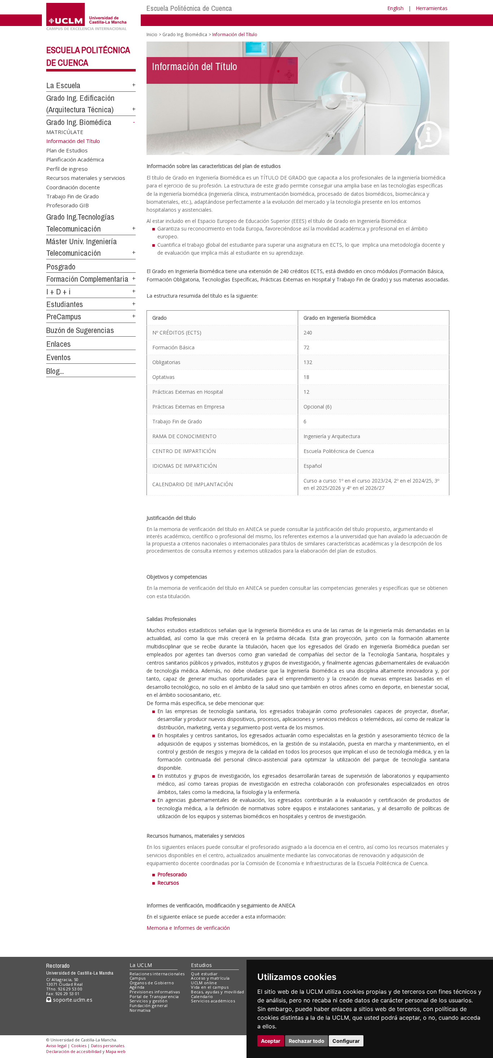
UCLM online (204, 982)
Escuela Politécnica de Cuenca (189, 8)
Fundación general (149, 1005)
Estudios (201, 965)
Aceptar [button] (270, 1041)
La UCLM (141, 965)
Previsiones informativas (155, 991)
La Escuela (63, 85)
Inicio (152, 34)
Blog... (55, 371)
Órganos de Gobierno (152, 982)
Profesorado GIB (67, 205)
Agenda (137, 987)
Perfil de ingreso (67, 168)
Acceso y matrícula (210, 978)
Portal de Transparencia (154, 996)
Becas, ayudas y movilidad (217, 991)
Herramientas (432, 8)
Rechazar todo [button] (306, 1041)
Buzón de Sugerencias (80, 330)
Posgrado (60, 266)
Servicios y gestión (148, 1000)
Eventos (58, 357)
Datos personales (107, 1045)
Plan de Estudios (67, 150)
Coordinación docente (73, 186)
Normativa (140, 1010)
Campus (138, 978)
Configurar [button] (346, 1041)
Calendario (202, 996)
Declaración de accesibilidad (73, 1051)
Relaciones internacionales (157, 973)
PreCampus (63, 316)
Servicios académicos (213, 1000)
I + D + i (58, 291)
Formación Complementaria (87, 278)
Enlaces (58, 343)
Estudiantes (64, 304)
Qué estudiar (204, 973)
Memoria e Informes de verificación (188, 927)
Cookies (78, 1045)
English (395, 8)
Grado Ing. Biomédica (79, 122)
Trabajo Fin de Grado (72, 195)
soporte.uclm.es (71, 999)
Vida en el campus (209, 987)
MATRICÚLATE (64, 131)
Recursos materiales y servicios (85, 177)
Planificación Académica (75, 159)
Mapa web (116, 1051)
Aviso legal (56, 1045)
